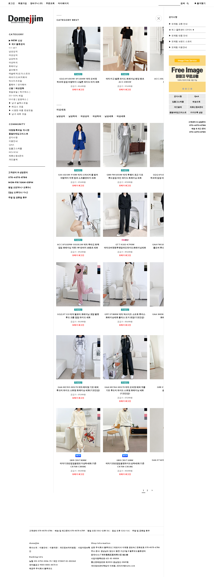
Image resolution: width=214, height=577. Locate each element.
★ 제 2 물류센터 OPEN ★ (181, 29)
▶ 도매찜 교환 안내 (178, 24)
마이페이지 (63, 3)
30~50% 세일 (16, 95)
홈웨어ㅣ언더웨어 (18, 84)
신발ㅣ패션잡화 (16, 88)
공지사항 (13, 137)
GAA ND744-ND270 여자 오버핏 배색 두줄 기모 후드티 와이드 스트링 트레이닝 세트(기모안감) (124, 390)
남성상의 (13, 51)
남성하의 (13, 59)
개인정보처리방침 (68, 547)
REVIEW (13, 152)
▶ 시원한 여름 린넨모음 (21, 110)
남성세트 (109, 116)
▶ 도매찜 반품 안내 (178, 35)
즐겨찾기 (201, 3)
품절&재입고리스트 (178, 112)
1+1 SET (13, 47)
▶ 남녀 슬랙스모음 (18, 103)
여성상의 (13, 55)
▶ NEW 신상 (15, 40)
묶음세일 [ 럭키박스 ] (19, 92)
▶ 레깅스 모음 (16, 106)
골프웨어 (13, 70)
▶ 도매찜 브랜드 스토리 (180, 41)
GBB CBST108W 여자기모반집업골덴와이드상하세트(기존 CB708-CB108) (125, 463)
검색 (183, 3)
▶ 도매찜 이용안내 (178, 47)
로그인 (11, 3)
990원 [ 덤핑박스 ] (18, 99)
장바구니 (36, 3)
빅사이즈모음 (15, 81)
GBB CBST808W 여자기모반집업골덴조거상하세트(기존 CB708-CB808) (78, 463)
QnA (11, 144)
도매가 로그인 (78, 89)
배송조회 (196, 102)
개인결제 (13, 159)
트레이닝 (13, 66)
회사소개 (34, 547)
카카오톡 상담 (196, 112)
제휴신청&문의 (16, 156)
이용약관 (54, 547)
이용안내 (13, 141)
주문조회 (50, 3)
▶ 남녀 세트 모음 (17, 114)
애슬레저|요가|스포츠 (19, 73)
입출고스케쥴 (15, 148)
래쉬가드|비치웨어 (18, 77)
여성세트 (121, 116)
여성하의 (13, 62)
